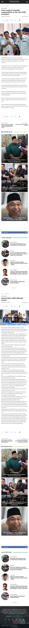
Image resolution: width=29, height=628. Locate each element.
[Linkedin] (12, 619)
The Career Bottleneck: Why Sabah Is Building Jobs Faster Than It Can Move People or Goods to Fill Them (19, 273)
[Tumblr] (20, 619)
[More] (19, 20)
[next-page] (4, 223)
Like (26, 232)
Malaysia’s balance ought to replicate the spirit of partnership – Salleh (14, 218)
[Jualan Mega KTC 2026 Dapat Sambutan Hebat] (5, 282)
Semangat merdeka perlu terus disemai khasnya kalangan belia (14, 160)
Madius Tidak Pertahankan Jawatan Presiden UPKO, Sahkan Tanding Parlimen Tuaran (7, 126)
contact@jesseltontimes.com (17, 616)
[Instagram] (9, 619)
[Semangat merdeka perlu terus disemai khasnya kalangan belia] (14, 148)
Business (14, 185)
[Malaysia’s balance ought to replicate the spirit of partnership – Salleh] (14, 206)
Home (2, 5)
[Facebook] (5, 619)
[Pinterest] (16, 619)
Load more (14, 287)
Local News (7, 5)
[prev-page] (2, 223)
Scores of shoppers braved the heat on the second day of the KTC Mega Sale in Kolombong (14, 189)
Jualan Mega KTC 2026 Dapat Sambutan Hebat (17, 282)
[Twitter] (23, 619)
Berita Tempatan (13, 242)
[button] (2, 2)
